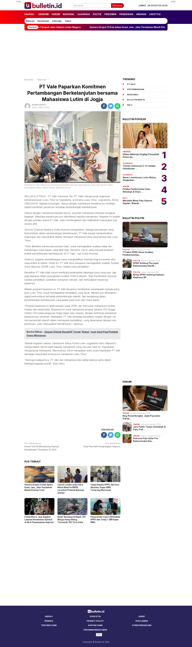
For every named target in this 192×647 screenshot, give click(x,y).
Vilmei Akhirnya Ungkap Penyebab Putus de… (141, 155)
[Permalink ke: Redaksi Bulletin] (27, 106)
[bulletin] (43, 5)
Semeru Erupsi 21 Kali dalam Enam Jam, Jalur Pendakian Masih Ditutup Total (102, 27)
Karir (142, 616)
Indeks (49, 616)
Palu (125, 198)
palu (129, 105)
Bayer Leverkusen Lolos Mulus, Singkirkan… (139, 179)
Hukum (126, 186)
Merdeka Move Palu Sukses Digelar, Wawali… (137, 202)
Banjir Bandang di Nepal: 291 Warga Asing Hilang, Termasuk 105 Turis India (71, 519)
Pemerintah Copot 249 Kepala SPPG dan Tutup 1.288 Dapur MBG (105, 519)
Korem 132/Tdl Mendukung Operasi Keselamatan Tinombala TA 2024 (41, 446)
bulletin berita (136, 99)
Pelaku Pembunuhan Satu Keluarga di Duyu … (136, 190)
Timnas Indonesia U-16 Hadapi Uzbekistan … (139, 167)
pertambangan (135, 89)
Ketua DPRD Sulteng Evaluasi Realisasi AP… (148, 276)
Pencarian (117, 5)
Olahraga (127, 163)
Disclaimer (141, 621)
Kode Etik (95, 616)
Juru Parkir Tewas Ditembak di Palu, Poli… (149, 428)
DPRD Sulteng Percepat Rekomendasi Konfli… (146, 264)
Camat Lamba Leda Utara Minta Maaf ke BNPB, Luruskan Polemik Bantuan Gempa (70, 488)
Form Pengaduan (141, 625)
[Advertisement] (181, 45)
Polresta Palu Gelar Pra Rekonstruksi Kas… (145, 439)
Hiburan (126, 152)
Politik (126, 250)
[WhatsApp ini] (117, 106)
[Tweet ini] (111, 106)
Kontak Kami (95, 625)
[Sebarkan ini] (104, 106)
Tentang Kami (49, 625)
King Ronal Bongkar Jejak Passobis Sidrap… (141, 417)
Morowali (132, 94)
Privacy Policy (95, 621)
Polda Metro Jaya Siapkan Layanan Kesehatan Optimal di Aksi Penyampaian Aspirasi (39, 519)
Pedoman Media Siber (95, 630)
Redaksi (49, 621)
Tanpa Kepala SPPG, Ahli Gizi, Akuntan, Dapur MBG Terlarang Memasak (105, 487)
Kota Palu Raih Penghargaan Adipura (102, 445)
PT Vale (131, 84)
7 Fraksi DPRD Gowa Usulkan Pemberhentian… (138, 253)
